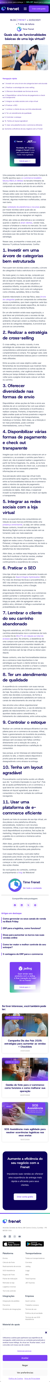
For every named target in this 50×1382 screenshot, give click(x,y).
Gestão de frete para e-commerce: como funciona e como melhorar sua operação (25, 1088)
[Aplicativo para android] (35, 1244)
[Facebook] (5, 1236)
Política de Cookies (16, 1378)
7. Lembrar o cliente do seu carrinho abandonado (23, 109)
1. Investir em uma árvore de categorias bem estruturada (26, 83)
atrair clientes (26, 223)
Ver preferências (25, 1372)
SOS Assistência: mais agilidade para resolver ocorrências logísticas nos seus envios (25, 1132)
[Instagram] (15, 1236)
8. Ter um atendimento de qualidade (18, 113)
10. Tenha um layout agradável (16, 121)
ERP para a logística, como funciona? (22, 928)
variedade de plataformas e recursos (23, 207)
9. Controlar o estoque (13, 117)
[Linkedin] (10, 1236)
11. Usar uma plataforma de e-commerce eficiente (23, 125)
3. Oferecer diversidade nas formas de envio (21, 91)
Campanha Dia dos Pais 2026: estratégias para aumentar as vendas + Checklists (25, 1043)
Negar (25, 1365)
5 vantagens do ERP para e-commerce (23, 954)
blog (20, 872)
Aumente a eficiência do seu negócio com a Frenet (24, 129)
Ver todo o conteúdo (32, 888)
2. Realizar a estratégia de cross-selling (19, 87)
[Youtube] (19, 1236)
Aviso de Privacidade (32, 1378)
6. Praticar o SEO (11, 105)
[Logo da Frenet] (10, 9)
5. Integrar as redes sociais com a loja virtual (21, 101)
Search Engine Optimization (28, 577)
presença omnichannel (12, 524)
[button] (46, 1332)
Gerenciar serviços (24, 1351)
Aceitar (25, 1358)
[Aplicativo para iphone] (12, 1244)
